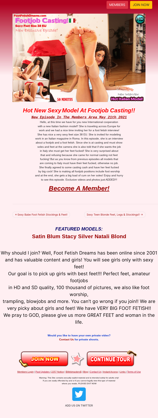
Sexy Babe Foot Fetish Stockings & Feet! (42, 214)
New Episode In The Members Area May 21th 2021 (79, 117)
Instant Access (110, 372)
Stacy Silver (77, 236)
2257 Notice (57, 372)
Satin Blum (46, 236)
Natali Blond (110, 236)
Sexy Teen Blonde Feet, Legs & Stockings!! (113, 214)
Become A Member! (79, 188)
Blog (85, 372)
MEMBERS (117, 5)
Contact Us (67, 339)
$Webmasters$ (74, 372)
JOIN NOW (141, 5)
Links (122, 372)
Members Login (25, 372)
